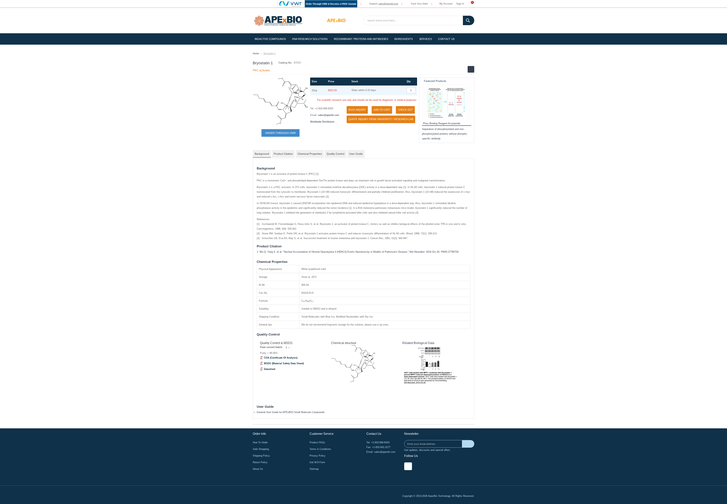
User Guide (356, 153)
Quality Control (335, 153)
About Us (258, 469)
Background (262, 153)
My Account (445, 3)
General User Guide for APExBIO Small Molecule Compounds (291, 412)
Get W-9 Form (317, 462)
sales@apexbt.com (388, 3)
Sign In (460, 3)
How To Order (260, 442)
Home (256, 53)
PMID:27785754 (450, 251)
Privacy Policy (317, 455)
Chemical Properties (310, 153)
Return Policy (260, 462)
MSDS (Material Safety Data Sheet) (284, 363)
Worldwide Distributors (322, 121)
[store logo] (278, 20)
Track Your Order (419, 3)
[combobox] (419, 20)
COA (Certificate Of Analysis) (280, 357)
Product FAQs (317, 442)
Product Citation (283, 153)
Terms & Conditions (320, 449)
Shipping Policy (261, 455)
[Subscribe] (468, 444)
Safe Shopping (261, 449)
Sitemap (314, 469)
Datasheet (269, 369)
